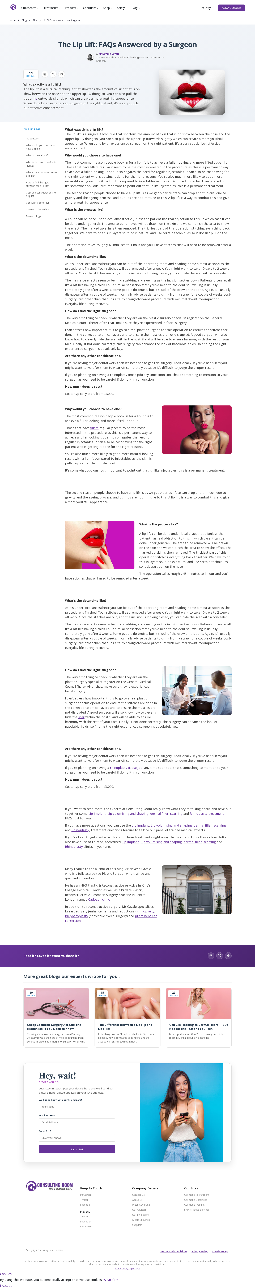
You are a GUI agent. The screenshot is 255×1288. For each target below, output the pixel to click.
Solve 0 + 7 (45, 1131)
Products (71, 8)
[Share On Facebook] (61, 74)
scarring (176, 813)
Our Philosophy (140, 1214)
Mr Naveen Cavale (109, 53)
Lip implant (97, 813)
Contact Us (138, 1194)
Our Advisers (139, 1209)
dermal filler (159, 813)
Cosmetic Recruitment (196, 1194)
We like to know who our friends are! (60, 1099)
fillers (94, 428)
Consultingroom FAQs (37, 202)
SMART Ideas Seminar (196, 1209)
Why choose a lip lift (37, 155)
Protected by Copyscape (127, 1268)
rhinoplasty (145, 911)
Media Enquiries (141, 1219)
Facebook (85, 1204)
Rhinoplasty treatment (207, 813)
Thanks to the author (37, 209)
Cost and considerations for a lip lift (41, 194)
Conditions (90, 8)
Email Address (47, 1115)
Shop (107, 8)
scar (81, 717)
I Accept (6, 1285)
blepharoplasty (76, 916)
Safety (122, 8)
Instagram (86, 1194)
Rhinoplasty (80, 830)
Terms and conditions (173, 1251)
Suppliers (137, 1224)
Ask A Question (231, 8)
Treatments (52, 8)
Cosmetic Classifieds (195, 1199)
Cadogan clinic (99, 899)
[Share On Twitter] (53, 74)
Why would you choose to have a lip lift (40, 147)
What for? (110, 1280)
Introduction (32, 138)
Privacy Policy (200, 1251)
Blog (136, 8)
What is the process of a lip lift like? (41, 163)
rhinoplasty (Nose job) (126, 768)
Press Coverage (141, 1204)
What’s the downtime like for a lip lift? (42, 174)
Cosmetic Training (194, 1204)
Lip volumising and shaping (127, 813)
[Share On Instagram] (45, 74)
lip (35, 98)
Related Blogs (33, 216)
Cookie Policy (220, 1251)
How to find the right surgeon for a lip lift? (37, 184)
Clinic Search (30, 8)
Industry (207, 8)
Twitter (84, 1199)
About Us (137, 1199)
